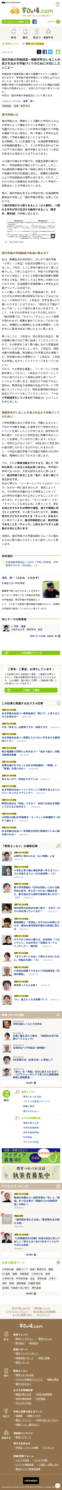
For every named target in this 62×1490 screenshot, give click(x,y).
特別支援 (36, 1287)
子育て (52, 1278)
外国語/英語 (34, 1283)
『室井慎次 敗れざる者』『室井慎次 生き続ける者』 (37, 1221)
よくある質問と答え (22, 1314)
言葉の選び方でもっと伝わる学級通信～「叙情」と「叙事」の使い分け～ (29, 766)
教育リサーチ (22, 1362)
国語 (15, 1273)
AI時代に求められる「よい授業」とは (34, 856)
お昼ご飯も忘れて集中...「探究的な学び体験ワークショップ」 (35, 1037)
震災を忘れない (31, 1111)
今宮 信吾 (20, 626)
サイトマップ (43, 1314)
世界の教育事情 (31, 1132)
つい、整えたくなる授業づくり (31, 999)
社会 (32, 1278)
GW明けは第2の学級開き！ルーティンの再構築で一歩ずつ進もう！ (31, 818)
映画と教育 (28, 1106)
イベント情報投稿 (25, 1464)
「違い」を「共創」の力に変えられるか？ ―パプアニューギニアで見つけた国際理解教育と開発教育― (36, 1074)
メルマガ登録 (22, 1460)
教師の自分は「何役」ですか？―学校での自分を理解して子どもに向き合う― (31, 805)
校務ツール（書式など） (28, 1424)
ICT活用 (6, 1273)
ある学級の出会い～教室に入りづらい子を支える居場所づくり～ (31, 739)
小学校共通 (7, 1269)
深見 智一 (29, 101)
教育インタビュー (25, 1338)
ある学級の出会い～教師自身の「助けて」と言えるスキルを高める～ (31, 715)
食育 (47, 1273)
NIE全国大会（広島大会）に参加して (33, 1059)
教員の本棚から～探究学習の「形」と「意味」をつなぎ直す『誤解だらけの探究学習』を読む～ (37, 1201)
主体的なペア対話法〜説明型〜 (30, 1047)
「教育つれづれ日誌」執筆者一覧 (42, 636)
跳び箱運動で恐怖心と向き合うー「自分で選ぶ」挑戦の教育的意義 (31, 753)
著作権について (42, 1308)
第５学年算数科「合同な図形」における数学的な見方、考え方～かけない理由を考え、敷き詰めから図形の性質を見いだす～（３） (37, 892)
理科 (4, 1283)
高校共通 (41, 1278)
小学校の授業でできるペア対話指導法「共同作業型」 (37, 972)
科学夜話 (27, 1137)
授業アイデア (34, 1415)
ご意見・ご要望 (31, 690)
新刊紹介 (20, 1343)
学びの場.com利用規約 (44, 1311)
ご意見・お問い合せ (49, 1464)
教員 (11, 1283)
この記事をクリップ (31, 653)
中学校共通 (21, 1278)
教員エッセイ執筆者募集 (28, 1469)
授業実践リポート (25, 1358)
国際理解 (21, 1283)
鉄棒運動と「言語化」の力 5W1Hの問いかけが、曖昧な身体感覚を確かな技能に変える (37, 925)
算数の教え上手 (31, 1122)
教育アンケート (23, 1437)
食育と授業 (44, 1358)
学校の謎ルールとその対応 (27, 1024)
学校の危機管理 (31, 1127)
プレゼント (48, 1447)
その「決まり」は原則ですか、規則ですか (25, 727)
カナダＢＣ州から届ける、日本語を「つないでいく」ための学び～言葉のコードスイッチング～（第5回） (37, 943)
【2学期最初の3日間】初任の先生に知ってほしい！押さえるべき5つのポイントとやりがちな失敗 (37, 1241)
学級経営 (6, 105)
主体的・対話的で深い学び (15, 1287)
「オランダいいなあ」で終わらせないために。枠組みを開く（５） (37, 958)
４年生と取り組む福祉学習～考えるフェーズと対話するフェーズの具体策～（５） (37, 872)
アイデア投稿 (40, 1460)
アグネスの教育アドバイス (36, 1101)
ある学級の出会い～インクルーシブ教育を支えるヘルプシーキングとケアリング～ (31, 791)
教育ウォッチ (45, 1338)
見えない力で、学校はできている (20, 779)
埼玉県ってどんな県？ (26, 985)
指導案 (19, 1415)
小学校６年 (7, 1278)
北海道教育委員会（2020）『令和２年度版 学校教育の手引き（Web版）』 (32, 563)
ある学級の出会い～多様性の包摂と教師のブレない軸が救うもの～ (31, 832)
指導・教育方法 (22, 105)
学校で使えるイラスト (47, 1420)
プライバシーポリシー (17, 1311)
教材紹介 (34, 1343)
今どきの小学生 (31, 1142)
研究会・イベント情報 (27, 1447)
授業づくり (21, 1269)
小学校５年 (37, 1273)
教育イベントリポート (27, 1353)
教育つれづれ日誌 (35, 43)
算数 (51, 1269)
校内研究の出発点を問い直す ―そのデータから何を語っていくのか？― (37, 909)
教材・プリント (23, 1420)
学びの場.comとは (21, 1308)
